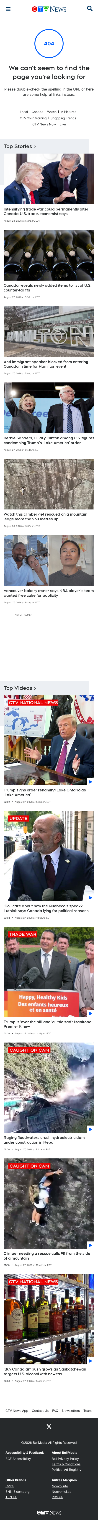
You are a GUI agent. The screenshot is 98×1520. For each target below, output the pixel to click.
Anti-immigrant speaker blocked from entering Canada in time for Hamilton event (46, 364)
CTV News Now (44, 124)
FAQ (55, 1410)
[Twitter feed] (49, 1426)
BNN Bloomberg (17, 1491)
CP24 (9, 1486)
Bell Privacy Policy (65, 1459)
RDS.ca (57, 1497)
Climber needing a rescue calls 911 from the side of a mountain (47, 1256)
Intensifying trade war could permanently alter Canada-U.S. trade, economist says (46, 211)
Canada (37, 112)
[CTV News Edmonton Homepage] (49, 9)
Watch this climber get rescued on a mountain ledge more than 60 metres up (45, 516)
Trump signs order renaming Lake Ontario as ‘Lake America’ (45, 792)
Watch (52, 112)
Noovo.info (60, 1486)
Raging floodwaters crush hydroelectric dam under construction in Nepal (44, 1140)
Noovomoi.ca (61, 1491)
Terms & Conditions (66, 1464)
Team (87, 1410)
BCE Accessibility (18, 1459)
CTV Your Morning (33, 118)
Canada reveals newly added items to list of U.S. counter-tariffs (47, 287)
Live (63, 124)
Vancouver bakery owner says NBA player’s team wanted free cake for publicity (49, 593)
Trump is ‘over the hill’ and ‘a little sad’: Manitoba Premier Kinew (48, 1024)
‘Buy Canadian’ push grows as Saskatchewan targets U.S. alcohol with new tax (45, 1371)
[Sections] (8, 9)
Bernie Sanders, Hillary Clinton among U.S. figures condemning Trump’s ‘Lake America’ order (49, 440)
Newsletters (71, 1410)
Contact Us (40, 1410)
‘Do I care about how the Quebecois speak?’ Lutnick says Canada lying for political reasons (46, 908)
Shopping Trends (63, 118)
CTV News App (16, 1410)
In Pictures (68, 112)
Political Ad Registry (66, 1469)
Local (24, 112)
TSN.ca (11, 1497)
